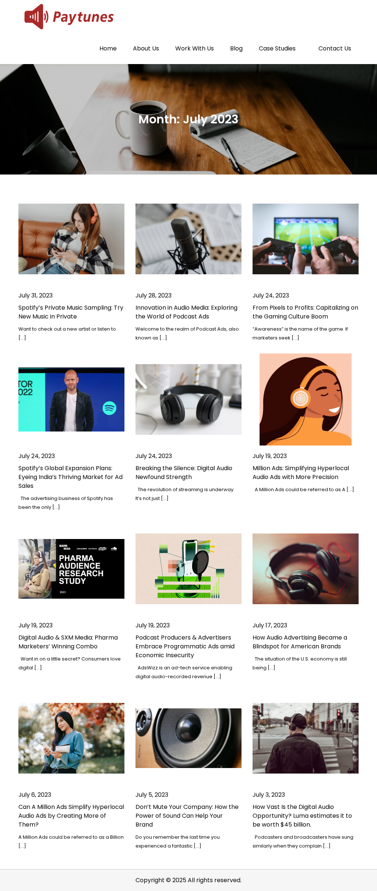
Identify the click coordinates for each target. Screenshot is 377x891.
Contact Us (334, 48)
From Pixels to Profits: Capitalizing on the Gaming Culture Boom (305, 312)
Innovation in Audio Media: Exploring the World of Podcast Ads (186, 312)
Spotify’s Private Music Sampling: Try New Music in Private (70, 312)
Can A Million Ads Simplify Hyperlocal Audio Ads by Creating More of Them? (71, 816)
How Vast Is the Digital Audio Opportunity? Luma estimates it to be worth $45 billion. (302, 816)
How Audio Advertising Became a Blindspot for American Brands (300, 642)
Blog (236, 48)
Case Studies (277, 48)
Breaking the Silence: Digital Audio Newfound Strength (183, 472)
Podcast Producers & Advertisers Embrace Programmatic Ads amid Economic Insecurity (185, 646)
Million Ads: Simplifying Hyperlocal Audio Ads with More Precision (301, 472)
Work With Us (194, 48)
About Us (146, 48)
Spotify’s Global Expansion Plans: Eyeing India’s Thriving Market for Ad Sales (70, 477)
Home (108, 48)
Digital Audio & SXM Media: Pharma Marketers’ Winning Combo (68, 642)
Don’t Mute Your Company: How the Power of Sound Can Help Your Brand (187, 816)
